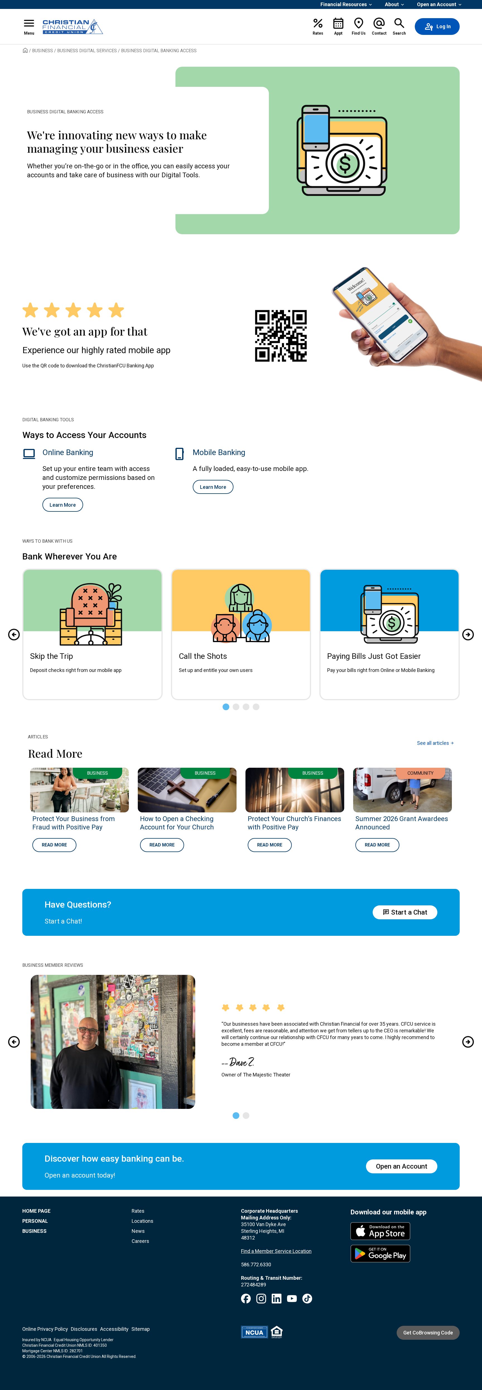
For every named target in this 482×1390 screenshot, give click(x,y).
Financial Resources (343, 4)
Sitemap (140, 1329)
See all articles (435, 743)
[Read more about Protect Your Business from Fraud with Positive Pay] (79, 790)
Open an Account (436, 4)
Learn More (63, 505)
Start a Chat (405, 912)
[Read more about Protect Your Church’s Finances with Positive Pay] (294, 790)
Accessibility (114, 1329)
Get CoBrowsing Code (428, 1333)
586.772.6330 (256, 1264)
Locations (142, 1221)
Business (42, 50)
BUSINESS (34, 1231)
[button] (29, 26)
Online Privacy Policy (45, 1329)
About (392, 4)
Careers (140, 1241)
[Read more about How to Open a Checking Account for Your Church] (187, 790)
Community (420, 773)
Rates (138, 1211)
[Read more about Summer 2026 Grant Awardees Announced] (402, 790)
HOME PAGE (36, 1211)
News (138, 1231)
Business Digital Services (87, 50)
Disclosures (84, 1329)
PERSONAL (35, 1221)
